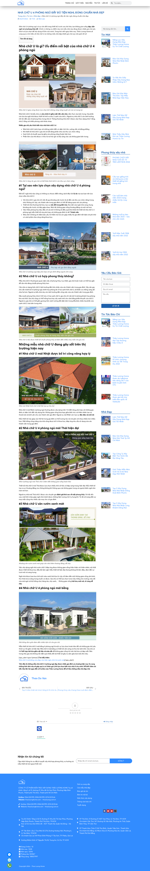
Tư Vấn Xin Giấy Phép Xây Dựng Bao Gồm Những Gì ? (121, 79)
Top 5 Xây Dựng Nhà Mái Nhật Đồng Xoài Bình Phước (121, 490)
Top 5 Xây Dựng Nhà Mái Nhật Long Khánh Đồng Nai (121, 505)
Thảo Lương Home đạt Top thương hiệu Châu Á (121, 340)
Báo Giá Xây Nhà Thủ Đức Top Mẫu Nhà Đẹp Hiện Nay (121, 95)
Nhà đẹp (37, 16)
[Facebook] (104, 811)
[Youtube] (108, 811)
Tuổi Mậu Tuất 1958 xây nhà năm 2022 (121, 234)
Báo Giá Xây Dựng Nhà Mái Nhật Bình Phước (121, 60)
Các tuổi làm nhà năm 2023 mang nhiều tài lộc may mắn (120, 198)
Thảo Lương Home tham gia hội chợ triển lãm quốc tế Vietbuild (121, 398)
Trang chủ (69, 3)
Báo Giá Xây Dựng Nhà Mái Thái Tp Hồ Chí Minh (121, 438)
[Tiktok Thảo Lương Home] (115, 811)
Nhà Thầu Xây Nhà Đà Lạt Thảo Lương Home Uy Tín (121, 136)
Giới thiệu (80, 3)
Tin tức (97, 3)
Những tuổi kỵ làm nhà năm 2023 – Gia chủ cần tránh (121, 216)
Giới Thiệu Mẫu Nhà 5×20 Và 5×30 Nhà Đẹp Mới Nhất (121, 471)
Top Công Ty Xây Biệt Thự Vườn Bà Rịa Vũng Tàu (120, 456)
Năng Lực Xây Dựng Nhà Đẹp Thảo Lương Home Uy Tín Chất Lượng (121, 43)
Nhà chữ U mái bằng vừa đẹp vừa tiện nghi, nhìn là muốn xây (41, 660)
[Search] (127, 28)
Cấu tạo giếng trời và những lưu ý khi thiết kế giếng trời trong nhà (120, 179)
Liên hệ (105, 3)
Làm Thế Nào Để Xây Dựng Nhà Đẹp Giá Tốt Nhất (121, 117)
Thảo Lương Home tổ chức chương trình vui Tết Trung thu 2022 (121, 360)
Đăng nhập (109, 721)
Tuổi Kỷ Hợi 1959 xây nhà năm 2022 (120, 253)
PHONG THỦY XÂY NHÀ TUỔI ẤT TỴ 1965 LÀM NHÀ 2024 (121, 159)
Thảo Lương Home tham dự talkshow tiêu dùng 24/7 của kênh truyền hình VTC (121, 380)
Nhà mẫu (88, 3)
